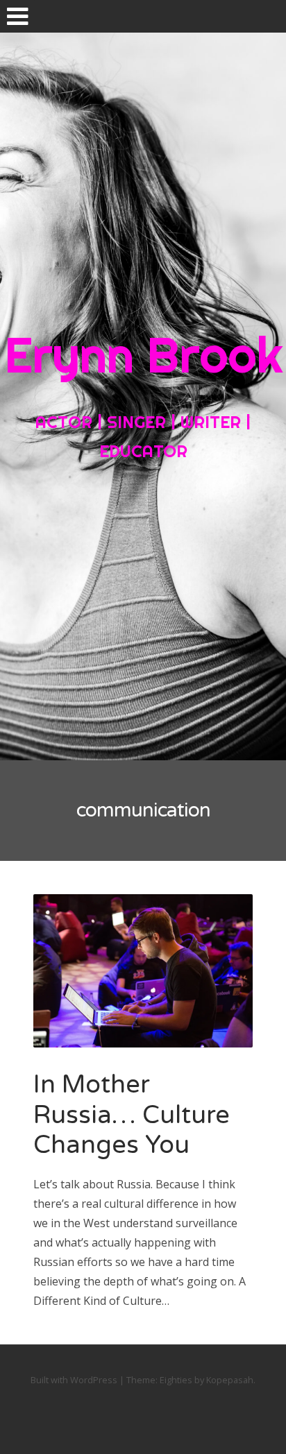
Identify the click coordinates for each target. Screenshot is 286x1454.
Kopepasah (229, 1380)
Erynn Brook (143, 354)
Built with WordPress (74, 1380)
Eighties (176, 1380)
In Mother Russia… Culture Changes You (131, 1114)
